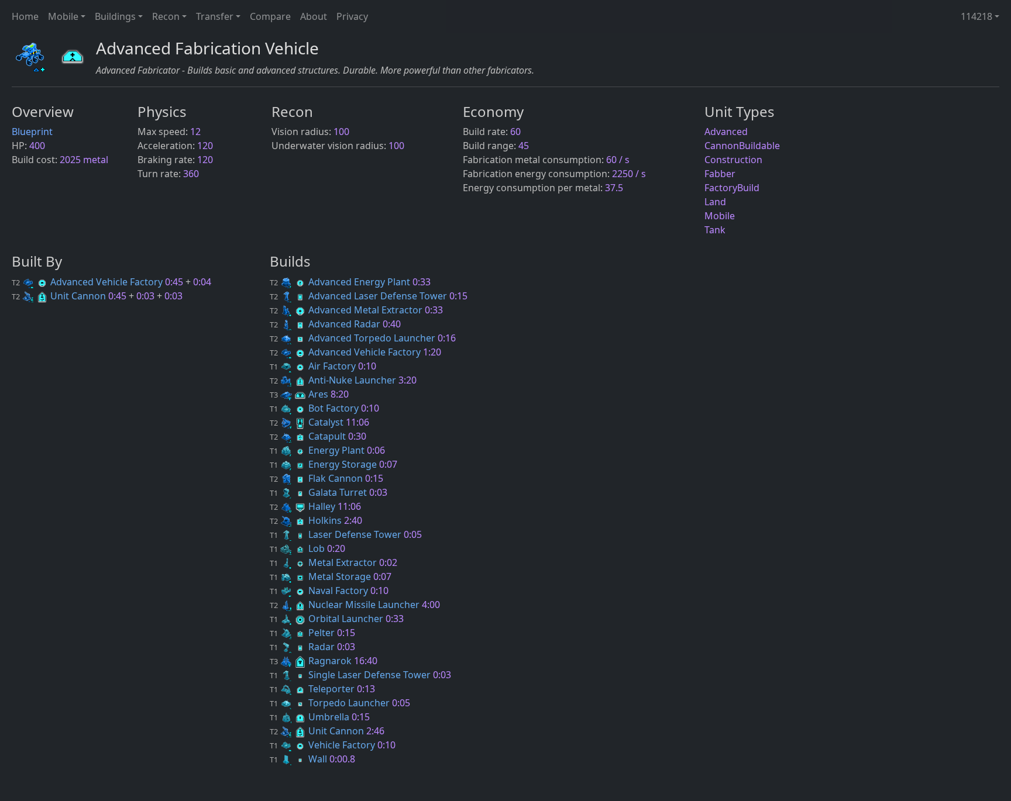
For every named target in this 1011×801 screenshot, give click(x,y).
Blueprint (32, 131)
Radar (303, 646)
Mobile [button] (63, 16)
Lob (298, 548)
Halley (304, 506)
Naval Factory (320, 590)
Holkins (307, 520)
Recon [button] (166, 16)
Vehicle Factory (323, 744)
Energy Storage (324, 464)
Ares (300, 394)
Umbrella (311, 716)
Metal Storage (321, 576)
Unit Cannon (60, 295)
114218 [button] (976, 16)
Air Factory (314, 366)
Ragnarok (312, 660)
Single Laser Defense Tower (351, 674)
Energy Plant (318, 450)
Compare (270, 16)
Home (25, 16)
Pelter (303, 632)
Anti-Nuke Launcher (334, 380)
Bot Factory (315, 408)
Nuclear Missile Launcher (346, 604)
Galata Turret (319, 492)
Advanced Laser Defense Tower (359, 295)
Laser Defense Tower (337, 534)
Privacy (352, 16)
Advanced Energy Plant (341, 281)
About (313, 16)
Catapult (309, 436)
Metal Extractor (324, 562)
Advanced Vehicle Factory (88, 281)
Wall (299, 758)
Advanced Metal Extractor (347, 309)
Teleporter (313, 688)
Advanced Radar (326, 323)
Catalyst (308, 422)
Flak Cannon (317, 478)
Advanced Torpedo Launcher (354, 338)
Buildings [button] (115, 16)
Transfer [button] (214, 16)
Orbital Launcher (328, 618)
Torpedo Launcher (331, 702)
